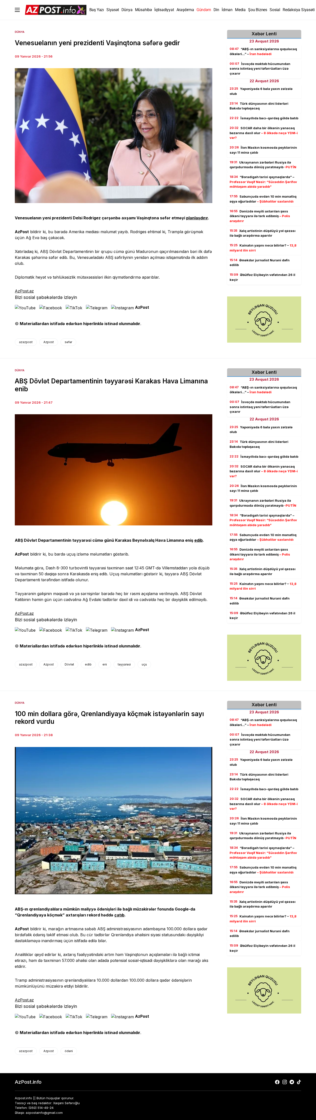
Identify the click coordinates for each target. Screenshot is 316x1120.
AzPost (142, 307)
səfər (68, 342)
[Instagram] (284, 1082)
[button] (17, 10)
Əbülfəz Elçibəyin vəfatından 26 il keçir (262, 277)
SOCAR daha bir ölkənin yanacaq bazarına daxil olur (264, 133)
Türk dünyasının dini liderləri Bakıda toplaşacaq (259, 106)
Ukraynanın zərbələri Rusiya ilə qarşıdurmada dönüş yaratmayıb (263, 164)
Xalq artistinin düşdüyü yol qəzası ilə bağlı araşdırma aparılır (263, 233)
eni (104, 664)
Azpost (48, 342)
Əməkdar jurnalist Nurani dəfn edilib (260, 262)
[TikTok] (299, 1082)
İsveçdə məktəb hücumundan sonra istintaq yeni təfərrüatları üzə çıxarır (260, 68)
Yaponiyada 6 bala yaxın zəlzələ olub (261, 91)
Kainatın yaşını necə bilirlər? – (263, 247)
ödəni (69, 1051)
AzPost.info (28, 1082)
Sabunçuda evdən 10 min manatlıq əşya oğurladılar (263, 198)
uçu (144, 664)
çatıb (119, 915)
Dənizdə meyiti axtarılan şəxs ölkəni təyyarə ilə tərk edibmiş (260, 216)
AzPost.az (24, 291)
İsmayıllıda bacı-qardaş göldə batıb (264, 118)
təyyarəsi (124, 664)
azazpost (26, 342)
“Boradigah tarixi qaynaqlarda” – (263, 181)
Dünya (19, 32)
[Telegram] (292, 1082)
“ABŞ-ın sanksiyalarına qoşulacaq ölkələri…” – (263, 51)
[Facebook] (277, 1082)
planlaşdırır (197, 217)
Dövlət (69, 664)
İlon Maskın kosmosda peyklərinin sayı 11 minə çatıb (263, 149)
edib (198, 540)
